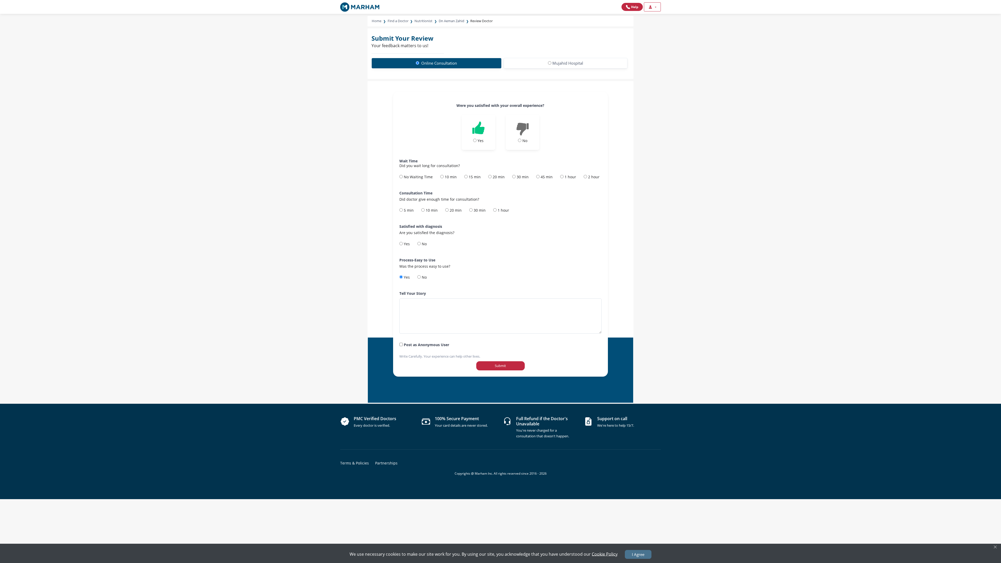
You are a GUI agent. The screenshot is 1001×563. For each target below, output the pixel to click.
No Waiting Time (418, 176)
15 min (474, 176)
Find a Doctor (398, 21)
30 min (522, 176)
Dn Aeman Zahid (451, 21)
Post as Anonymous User (426, 344)
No (424, 243)
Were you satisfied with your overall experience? (500, 105)
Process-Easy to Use (417, 260)
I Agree (638, 554)
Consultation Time (415, 193)
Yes (406, 243)
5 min (408, 210)
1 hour (570, 176)
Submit (500, 365)
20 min (498, 176)
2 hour (593, 176)
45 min (546, 176)
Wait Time (408, 160)
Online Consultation (438, 63)
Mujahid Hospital (567, 63)
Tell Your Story (412, 293)
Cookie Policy (605, 554)
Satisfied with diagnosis (420, 226)
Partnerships (386, 463)
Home (376, 21)
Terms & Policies (354, 463)
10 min (450, 176)
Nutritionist (423, 21)
